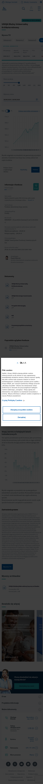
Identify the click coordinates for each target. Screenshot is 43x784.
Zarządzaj (21, 417)
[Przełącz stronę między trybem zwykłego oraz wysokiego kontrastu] (21, 363)
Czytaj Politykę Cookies (12, 400)
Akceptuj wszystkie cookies (21, 410)
